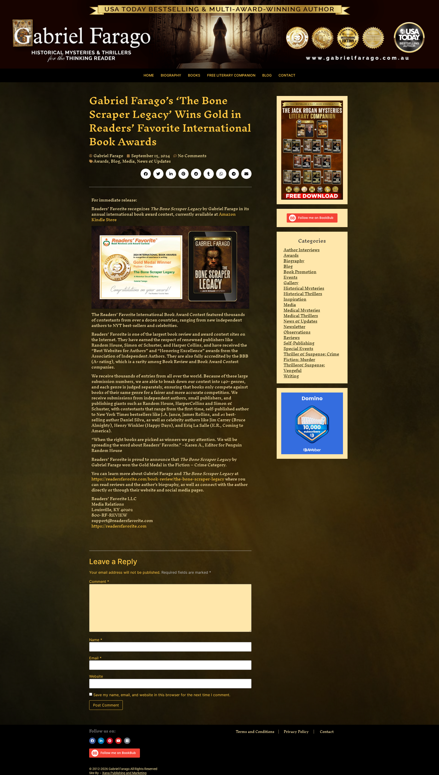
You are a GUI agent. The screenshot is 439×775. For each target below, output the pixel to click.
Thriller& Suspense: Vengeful (304, 367)
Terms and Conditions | (260, 731)
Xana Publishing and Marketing (124, 773)
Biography (294, 260)
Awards (101, 161)
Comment (99, 581)
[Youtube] (118, 741)
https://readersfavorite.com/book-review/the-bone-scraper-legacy (157, 479)
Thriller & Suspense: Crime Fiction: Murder (311, 356)
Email (95, 658)
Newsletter (294, 326)
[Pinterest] (110, 741)
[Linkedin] (101, 741)
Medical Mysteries (302, 310)
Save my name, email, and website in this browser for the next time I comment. (161, 695)
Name (95, 640)
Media (128, 161)
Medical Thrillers (301, 315)
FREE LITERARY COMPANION (231, 75)
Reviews (292, 337)
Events (290, 277)
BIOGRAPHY (171, 75)
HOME (149, 75)
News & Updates (154, 161)
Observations (297, 332)
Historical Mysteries (304, 288)
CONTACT (286, 75)
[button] (146, 174)
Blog (115, 161)
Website (96, 676)
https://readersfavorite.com (119, 526)
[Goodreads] (127, 741)
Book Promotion (300, 271)
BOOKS (194, 75)
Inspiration (295, 299)
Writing (291, 376)
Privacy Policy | (301, 731)
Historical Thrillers (303, 293)
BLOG (267, 75)
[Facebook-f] (92, 741)
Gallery (291, 282)
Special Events (298, 348)
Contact (327, 731)
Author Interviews (302, 250)
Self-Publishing (299, 343)
